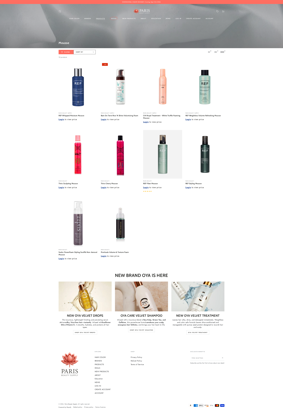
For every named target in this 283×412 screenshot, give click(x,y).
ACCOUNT (99, 393)
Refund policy (77, 407)
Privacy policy (88, 407)
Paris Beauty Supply (71, 404)
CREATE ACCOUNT (103, 389)
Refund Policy (136, 361)
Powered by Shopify (65, 407)
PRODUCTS (99, 364)
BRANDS (98, 361)
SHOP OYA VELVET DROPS (85, 332)
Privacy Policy (136, 357)
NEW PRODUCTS (102, 371)
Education (99, 378)
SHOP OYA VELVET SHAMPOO (141, 330)
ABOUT (98, 375)
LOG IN (98, 386)
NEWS (97, 382)
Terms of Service (137, 364)
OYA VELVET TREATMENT (197, 332)
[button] (60, 11)
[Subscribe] (223, 357)
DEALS (97, 368)
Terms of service (100, 407)
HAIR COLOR (100, 357)
